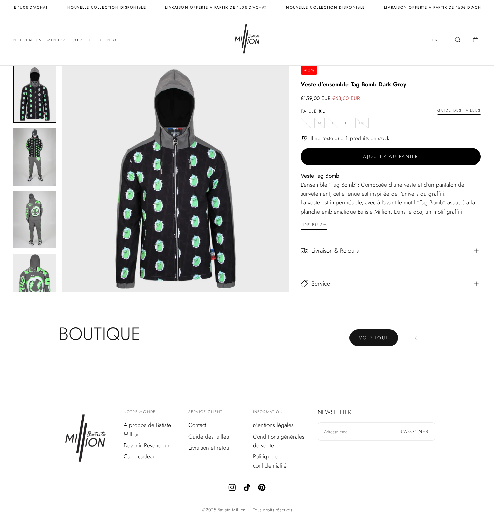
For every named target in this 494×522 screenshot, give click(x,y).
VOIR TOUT (374, 337)
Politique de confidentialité (270, 461)
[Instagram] (232, 487)
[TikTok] (247, 487)
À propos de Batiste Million (147, 429)
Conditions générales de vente (278, 441)
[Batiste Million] (85, 439)
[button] (437, 40)
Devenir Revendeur (147, 445)
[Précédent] (415, 337)
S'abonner (414, 431)
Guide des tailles (459, 110)
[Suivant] (430, 337)
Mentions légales (273, 425)
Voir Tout (83, 40)
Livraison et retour (209, 448)
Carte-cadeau (140, 456)
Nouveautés (27, 40)
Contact (110, 40)
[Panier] (476, 40)
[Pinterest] (261, 487)
